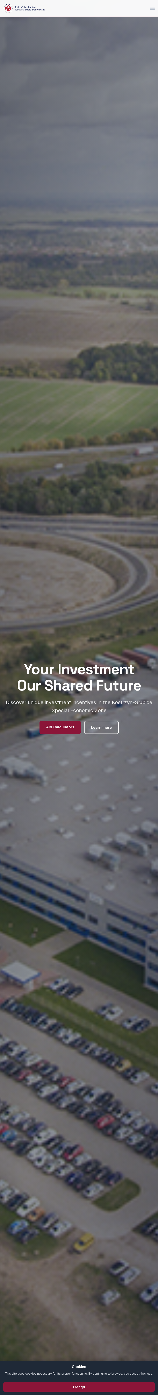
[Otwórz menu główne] (152, 8)
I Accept (79, 1387)
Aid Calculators (60, 727)
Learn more (101, 727)
